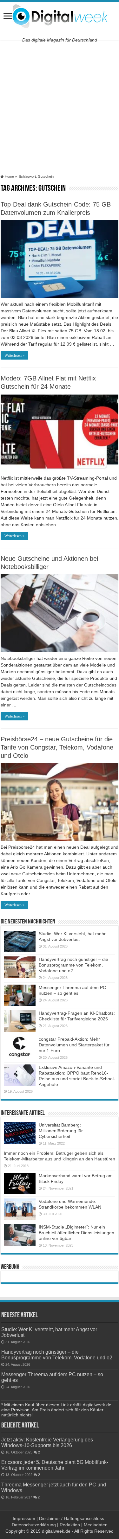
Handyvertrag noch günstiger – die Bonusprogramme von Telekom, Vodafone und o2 (73, 965)
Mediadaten (96, 1524)
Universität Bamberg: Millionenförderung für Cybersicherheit (61, 1130)
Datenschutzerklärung (34, 1524)
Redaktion (70, 1524)
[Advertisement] (59, 107)
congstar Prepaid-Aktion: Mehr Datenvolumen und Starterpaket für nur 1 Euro (74, 1045)
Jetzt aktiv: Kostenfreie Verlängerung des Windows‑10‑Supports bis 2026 (47, 1442)
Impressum (24, 1518)
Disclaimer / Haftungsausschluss (71, 1518)
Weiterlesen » (14, 355)
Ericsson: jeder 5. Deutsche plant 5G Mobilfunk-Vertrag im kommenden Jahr (54, 1465)
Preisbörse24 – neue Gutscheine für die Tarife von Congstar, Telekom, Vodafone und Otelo (57, 747)
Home (9, 176)
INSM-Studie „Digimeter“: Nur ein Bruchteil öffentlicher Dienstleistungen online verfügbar (76, 1232)
